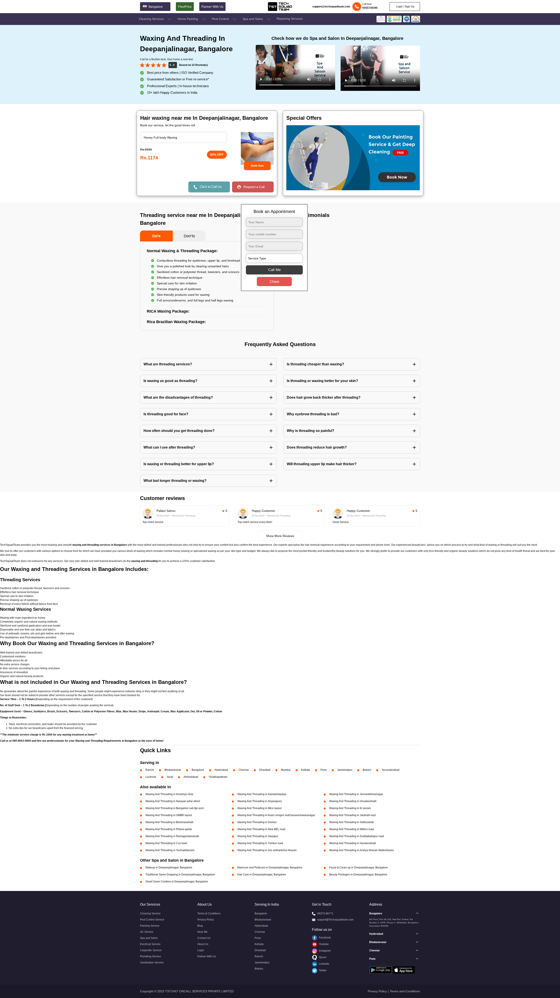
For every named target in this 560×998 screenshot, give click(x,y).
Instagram (324, 950)
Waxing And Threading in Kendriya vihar (169, 794)
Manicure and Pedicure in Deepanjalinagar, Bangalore (269, 867)
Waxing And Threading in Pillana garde (168, 829)
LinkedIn (323, 963)
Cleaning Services (152, 19)
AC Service (146, 931)
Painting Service (149, 925)
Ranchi (149, 769)
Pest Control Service (152, 919)
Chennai (243, 769)
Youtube (323, 944)
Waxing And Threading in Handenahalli (352, 843)
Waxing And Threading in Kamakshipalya (261, 794)
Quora (322, 957)
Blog (200, 925)
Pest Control (221, 19)
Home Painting (188, 19)
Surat (170, 776)
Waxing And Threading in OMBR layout (168, 815)
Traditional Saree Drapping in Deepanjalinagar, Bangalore (180, 874)
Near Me (202, 931)
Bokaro (367, 769)
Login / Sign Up (404, 6)
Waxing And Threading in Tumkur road (260, 843)
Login (200, 950)
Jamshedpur (344, 769)
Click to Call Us (211, 186)
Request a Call (253, 187)
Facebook (324, 937)
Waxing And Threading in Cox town (166, 843)
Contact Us (203, 938)
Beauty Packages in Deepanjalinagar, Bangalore (358, 874)
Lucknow (150, 776)
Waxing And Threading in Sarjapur (257, 836)
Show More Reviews (280, 536)
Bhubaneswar (172, 769)
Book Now (257, 165)
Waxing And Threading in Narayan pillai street (172, 801)
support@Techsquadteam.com (335, 919)
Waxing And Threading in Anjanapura (259, 801)
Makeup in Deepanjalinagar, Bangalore (168, 867)
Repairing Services (290, 18)
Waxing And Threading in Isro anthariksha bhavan (267, 850)
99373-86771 (325, 913)
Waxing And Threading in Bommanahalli (169, 822)
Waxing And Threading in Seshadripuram (169, 850)
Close (274, 282)
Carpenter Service (151, 950)
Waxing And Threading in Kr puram (350, 808)
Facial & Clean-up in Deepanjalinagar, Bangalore (358, 867)
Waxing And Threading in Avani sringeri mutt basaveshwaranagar (276, 815)
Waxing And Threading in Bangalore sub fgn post (174, 808)
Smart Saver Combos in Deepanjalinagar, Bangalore (176, 881)
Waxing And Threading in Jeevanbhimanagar (356, 794)
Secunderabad (390, 769)
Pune (323, 769)
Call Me (274, 270)
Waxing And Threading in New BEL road (261, 829)
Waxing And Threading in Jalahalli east (352, 815)
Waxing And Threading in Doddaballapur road (356, 836)
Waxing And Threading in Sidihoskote (351, 822)
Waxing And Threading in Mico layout (259, 808)
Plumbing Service (150, 956)
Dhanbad (264, 769)
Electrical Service (150, 944)
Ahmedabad (191, 776)
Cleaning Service (150, 913)
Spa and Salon (253, 19)
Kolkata (305, 769)
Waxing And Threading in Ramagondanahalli (172, 836)
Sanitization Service (152, 962)
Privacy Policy (205, 919)
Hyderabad (221, 769)
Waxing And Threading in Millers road (351, 829)
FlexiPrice (185, 6)
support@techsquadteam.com (331, 6)
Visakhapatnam (218, 776)
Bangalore (198, 769)
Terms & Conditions (208, 913)
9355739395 (370, 7)
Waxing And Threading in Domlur (257, 822)
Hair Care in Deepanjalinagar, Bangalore (261, 874)
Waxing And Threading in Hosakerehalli (352, 801)
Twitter (322, 970)
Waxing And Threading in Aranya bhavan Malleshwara (361, 850)
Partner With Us (212, 6)
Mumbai (285, 769)
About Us (202, 944)
